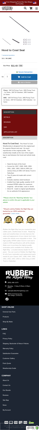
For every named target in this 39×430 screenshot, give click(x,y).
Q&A (5, 127)
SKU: (3, 58)
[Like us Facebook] (7, 300)
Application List (10, 132)
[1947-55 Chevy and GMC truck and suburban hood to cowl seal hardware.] (27, 42)
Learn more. (15, 213)
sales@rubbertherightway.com (18, 290)
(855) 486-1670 (13, 282)
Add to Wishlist (25, 82)
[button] (25, 8)
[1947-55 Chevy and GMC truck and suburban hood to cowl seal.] (19, 24)
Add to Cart (26, 77)
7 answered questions (8, 55)
